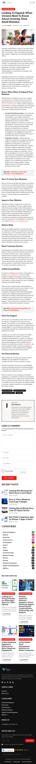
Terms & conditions (27, 761)
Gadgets (18, 550)
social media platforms (13, 275)
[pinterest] (7, 682)
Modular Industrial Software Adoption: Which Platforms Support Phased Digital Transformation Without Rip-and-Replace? (26, 605)
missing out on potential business (18, 221)
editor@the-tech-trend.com (10, 724)
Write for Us (5, 693)
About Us (4, 691)
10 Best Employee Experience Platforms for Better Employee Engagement (9, 646)
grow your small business (9, 104)
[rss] (13, 682)
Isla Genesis (7, 25)
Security (18, 560)
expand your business (19, 390)
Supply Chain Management (18, 565)
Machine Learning (18, 555)
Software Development (18, 563)
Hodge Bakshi (27, 344)
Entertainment (18, 542)
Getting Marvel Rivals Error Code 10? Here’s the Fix (21, 509)
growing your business (8, 393)
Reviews (18, 558)
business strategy (7, 390)
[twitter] (10, 682)
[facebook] (2, 682)
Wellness (18, 568)
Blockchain (18, 537)
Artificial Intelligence (18, 532)
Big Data (18, 535)
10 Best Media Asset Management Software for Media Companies (26, 646)
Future (18, 547)
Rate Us (26, 750)
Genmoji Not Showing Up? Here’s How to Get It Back (21, 492)
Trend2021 (19, 393)
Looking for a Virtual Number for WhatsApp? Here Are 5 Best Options (8, 601)
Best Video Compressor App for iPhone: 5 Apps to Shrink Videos (21, 519)
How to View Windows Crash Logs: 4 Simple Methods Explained (19, 501)
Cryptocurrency (18, 540)
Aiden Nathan (24, 621)
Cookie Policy (8, 761)
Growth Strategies (8, 9)
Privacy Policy (16, 761)
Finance (18, 545)
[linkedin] (5, 682)
